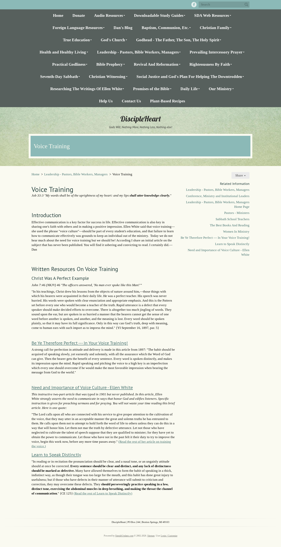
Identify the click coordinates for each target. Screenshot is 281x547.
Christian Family (215, 27)
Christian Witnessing (107, 76)
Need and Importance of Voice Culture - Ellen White (82, 387)
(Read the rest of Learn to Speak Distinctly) (103, 493)
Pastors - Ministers (236, 213)
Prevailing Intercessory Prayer (216, 52)
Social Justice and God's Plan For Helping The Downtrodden (189, 76)
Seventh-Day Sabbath (59, 76)
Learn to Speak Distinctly (56, 455)
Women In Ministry (236, 231)
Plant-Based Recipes (167, 101)
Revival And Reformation (156, 64)
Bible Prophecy (109, 64)
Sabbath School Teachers (232, 219)
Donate (78, 15)
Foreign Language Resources (78, 27)
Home (58, 15)
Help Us (106, 101)
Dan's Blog (123, 27)
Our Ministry (220, 89)
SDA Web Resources (211, 15)
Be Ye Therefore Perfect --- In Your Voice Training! (80, 343)
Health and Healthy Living (63, 52)
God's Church (113, 40)
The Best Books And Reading (229, 225)
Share (239, 175)
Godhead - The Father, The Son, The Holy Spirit (177, 40)
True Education (76, 40)
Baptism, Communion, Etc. (165, 27)
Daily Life (189, 89)
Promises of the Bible (151, 89)
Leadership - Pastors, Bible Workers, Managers (138, 52)
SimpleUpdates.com (124, 535)
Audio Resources (108, 15)
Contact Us (131, 101)
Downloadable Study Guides (158, 15)
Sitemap (151, 535)
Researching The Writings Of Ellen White (86, 89)
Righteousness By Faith (209, 64)
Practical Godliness (68, 64)
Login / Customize (169, 535)
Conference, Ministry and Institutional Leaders (217, 196)
